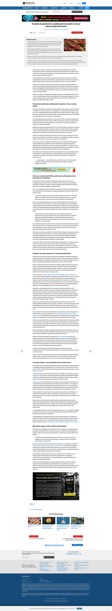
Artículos (72, 8)
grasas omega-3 (38, 382)
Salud (37, 8)
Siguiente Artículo (77, 536)
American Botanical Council (62, 567)
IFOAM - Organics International (62, 569)
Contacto (41, 578)
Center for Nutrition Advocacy (44, 570)
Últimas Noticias (28, 8)
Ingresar (79, 3)
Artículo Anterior (34, 536)
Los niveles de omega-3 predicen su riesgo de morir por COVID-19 (62, 422)
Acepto (79, 608)
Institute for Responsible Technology (63, 565)
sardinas (73, 453)
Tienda (87, 8)
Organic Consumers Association (45, 562)
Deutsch (65, 5)
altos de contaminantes (63, 336)
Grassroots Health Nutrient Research (46, 567)
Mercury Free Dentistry (43, 563)
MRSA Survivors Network (61, 570)
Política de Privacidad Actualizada (45, 581)
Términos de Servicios (71, 608)
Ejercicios (54, 8)
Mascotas (45, 8)
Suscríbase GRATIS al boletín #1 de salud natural (37, 12)
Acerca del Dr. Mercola (81, 8)
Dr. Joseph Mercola (55, 29)
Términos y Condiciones (43, 580)
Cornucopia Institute (60, 563)
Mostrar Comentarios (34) (55, 545)
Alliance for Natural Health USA (62, 562)
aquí (45, 593)
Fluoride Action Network (43, 569)
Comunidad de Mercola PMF (27, 581)
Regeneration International (44, 565)
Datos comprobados (64, 29)
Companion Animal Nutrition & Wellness (81, 563)
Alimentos (64, 8)
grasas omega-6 (40, 371)
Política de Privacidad (57, 608)
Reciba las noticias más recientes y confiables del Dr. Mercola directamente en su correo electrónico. (38, 554)
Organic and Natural (60, 566)
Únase (84, 3)
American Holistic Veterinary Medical (81, 566)
